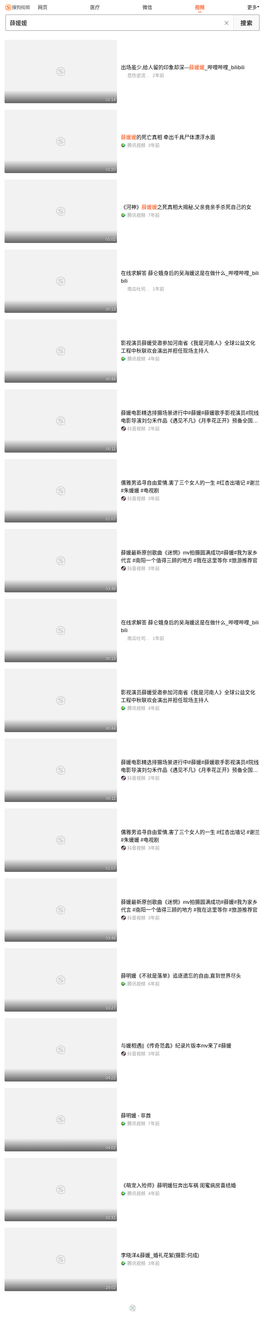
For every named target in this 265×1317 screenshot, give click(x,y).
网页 (43, 7)
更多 (252, 7)
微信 (147, 7)
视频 (200, 7)
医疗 (95, 7)
